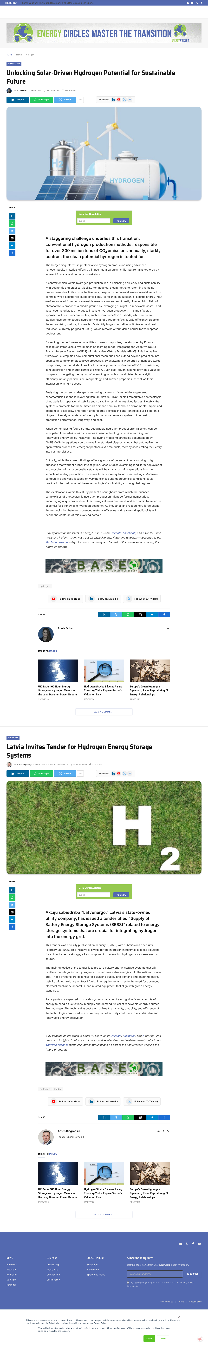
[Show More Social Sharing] (80, 100)
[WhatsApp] (12, 223)
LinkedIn (115, 533)
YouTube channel (57, 542)
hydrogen (45, 586)
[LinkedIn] (12, 216)
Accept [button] (149, 1338)
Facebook (129, 533)
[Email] (12, 238)
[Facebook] (12, 253)
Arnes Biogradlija (24, 764)
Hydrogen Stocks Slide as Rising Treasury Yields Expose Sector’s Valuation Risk (103, 690)
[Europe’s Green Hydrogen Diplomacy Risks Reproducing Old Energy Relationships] (150, 671)
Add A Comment (104, 711)
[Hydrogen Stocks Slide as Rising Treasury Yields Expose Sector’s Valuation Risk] (104, 671)
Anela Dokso (22, 90)
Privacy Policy (187, 1282)
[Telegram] (12, 245)
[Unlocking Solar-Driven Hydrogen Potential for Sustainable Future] (104, 153)
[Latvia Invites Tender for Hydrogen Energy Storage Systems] (104, 827)
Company (52, 1258)
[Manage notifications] (200, 1338)
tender (57, 1089)
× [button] (179, 1315)
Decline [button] (163, 1338)
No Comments (53, 90)
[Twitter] (12, 231)
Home (19, 54)
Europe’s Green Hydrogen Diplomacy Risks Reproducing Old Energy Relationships (58, 2)
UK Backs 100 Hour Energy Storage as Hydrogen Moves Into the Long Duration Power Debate (57, 690)
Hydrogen (29, 54)
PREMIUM (13, 737)
